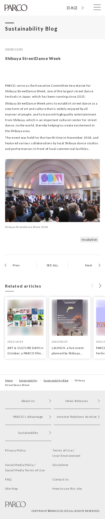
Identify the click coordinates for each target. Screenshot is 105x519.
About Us (28, 401)
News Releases (76, 401)
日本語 (72, 8)
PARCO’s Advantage (28, 417)
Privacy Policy (15, 450)
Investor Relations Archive (77, 417)
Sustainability (28, 380)
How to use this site (67, 488)
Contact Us (60, 479)
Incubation (89, 239)
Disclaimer (60, 465)
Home (9, 380)
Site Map (11, 488)
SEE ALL (52, 265)
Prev (16, 265)
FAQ (8, 479)
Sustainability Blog (56, 380)
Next (88, 265)
